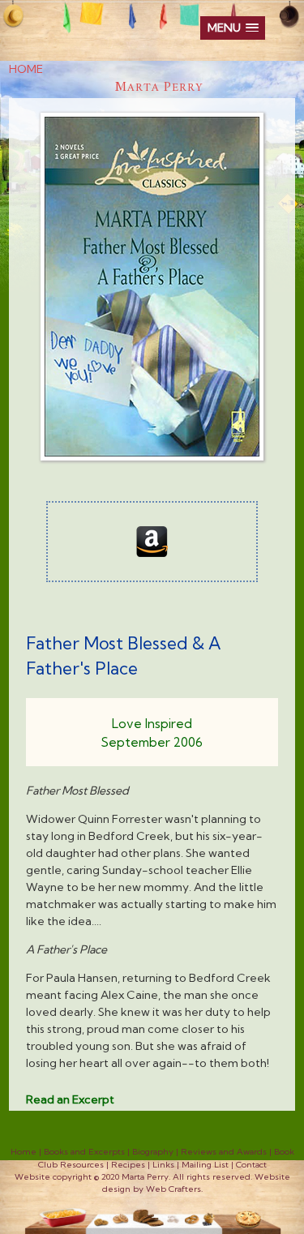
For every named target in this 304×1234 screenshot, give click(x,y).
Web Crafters (173, 1189)
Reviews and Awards (224, 1151)
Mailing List (205, 1164)
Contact (251, 1164)
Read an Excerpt (70, 1099)
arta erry (159, 88)
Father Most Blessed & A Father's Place (123, 655)
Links (163, 1164)
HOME (26, 69)
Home (23, 1151)
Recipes (128, 1164)
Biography (152, 1151)
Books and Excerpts (84, 1151)
